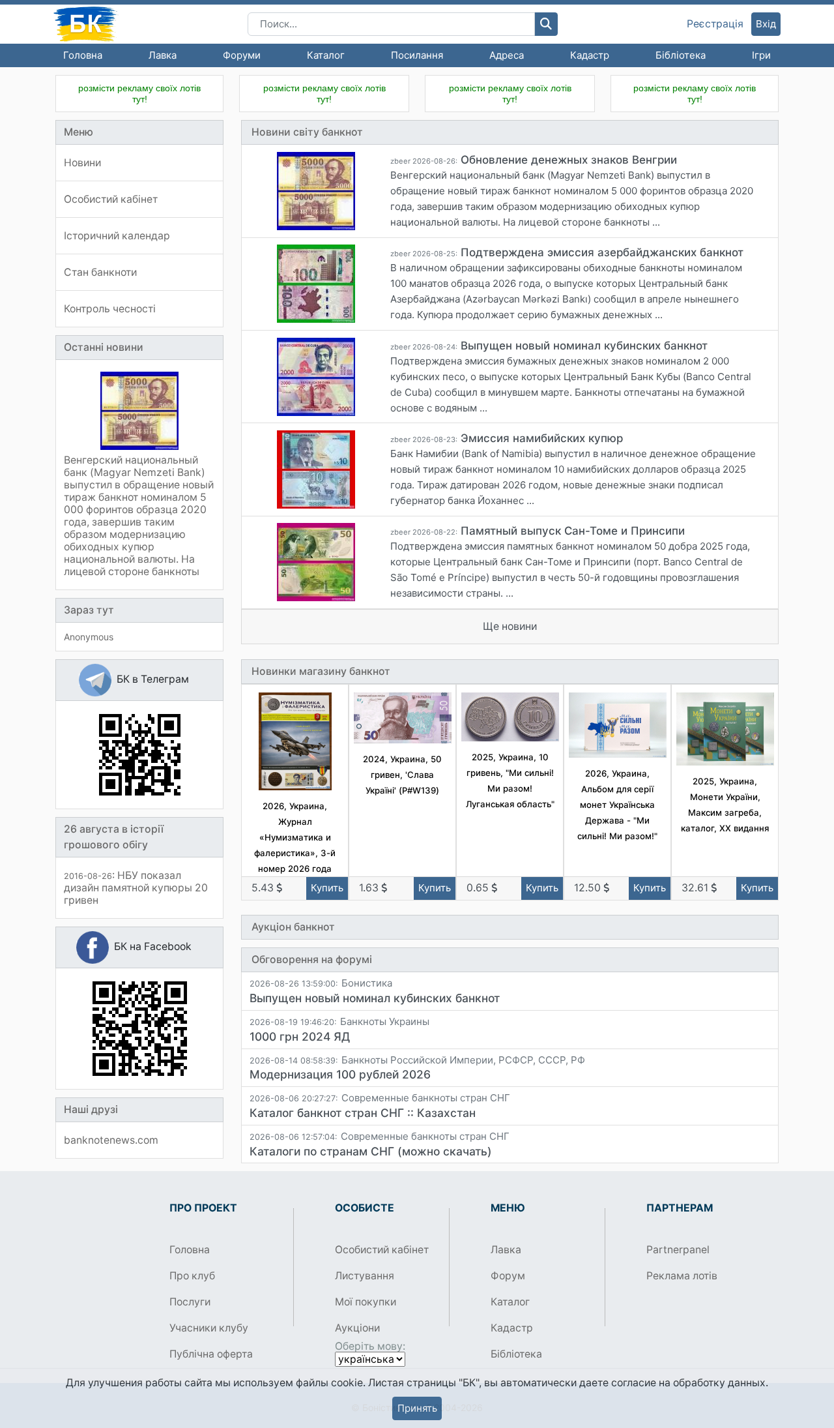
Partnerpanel (678, 1249)
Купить (327, 888)
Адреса (506, 55)
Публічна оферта (211, 1354)
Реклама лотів (681, 1276)
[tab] (510, 991)
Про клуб (192, 1276)
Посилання (417, 55)
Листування (364, 1276)
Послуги (189, 1302)
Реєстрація (715, 24)
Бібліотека (680, 55)
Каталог (326, 55)
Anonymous (88, 636)
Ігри (761, 55)
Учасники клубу (208, 1328)
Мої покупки (365, 1302)
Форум (508, 1276)
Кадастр (589, 55)
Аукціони (357, 1328)
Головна (82, 55)
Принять (417, 1408)
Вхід (766, 24)
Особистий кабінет (382, 1249)
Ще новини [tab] (510, 626)
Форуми (242, 55)
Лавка (163, 55)
